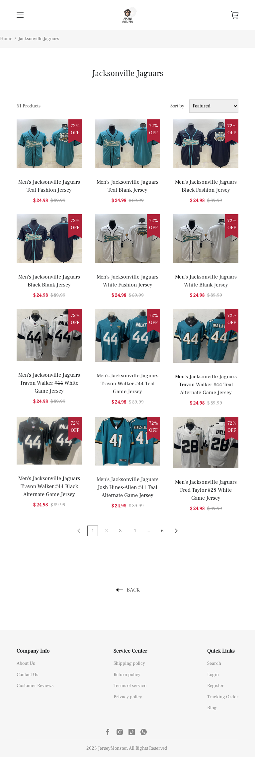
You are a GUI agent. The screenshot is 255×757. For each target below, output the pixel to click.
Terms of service (130, 686)
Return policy (127, 675)
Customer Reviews (35, 686)
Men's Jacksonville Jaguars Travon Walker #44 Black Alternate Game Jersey (49, 486)
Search (214, 663)
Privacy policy (128, 697)
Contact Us (27, 675)
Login (213, 675)
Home (6, 39)
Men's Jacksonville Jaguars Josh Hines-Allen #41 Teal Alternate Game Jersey (127, 487)
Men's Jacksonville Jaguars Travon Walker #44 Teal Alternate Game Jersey (206, 384)
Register (215, 686)
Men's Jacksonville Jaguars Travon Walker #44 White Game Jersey (49, 383)
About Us (26, 663)
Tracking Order (222, 697)
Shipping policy (129, 663)
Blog (211, 708)
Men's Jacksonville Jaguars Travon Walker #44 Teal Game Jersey (127, 383)
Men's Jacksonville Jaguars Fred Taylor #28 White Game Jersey (206, 490)
